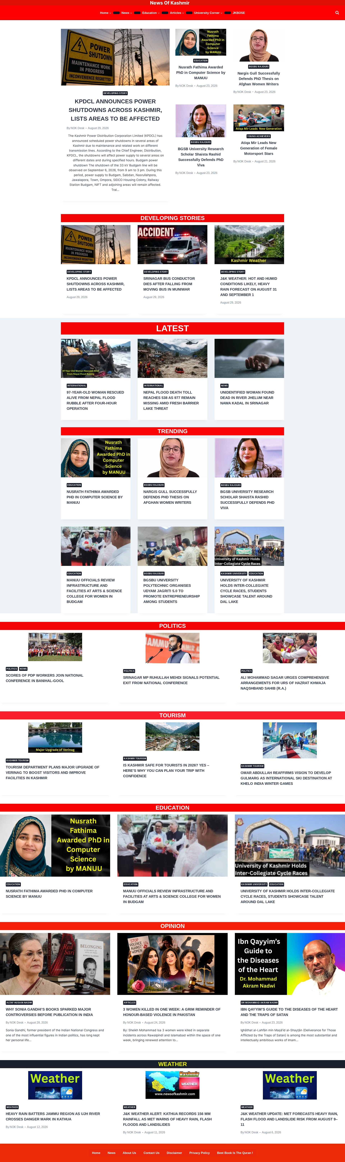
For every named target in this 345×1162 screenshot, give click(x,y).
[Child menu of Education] (165, 13)
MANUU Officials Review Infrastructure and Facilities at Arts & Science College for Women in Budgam (94, 591)
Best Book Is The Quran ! (235, 1153)
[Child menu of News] (137, 13)
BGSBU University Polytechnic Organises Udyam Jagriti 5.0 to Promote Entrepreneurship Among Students (171, 591)
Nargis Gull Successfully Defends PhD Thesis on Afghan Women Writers (259, 78)
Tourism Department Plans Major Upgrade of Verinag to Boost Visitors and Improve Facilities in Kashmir (52, 772)
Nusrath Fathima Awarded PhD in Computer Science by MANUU (200, 72)
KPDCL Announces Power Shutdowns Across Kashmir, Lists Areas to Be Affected (115, 110)
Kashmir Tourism (17, 760)
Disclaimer (174, 1153)
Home (96, 1153)
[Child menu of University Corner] (227, 13)
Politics (11, 669)
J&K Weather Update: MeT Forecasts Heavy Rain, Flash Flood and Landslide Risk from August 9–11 (289, 1119)
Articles (129, 1002)
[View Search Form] (337, 12)
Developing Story (115, 93)
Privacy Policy (199, 1153)
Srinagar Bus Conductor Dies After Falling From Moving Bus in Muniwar (169, 284)
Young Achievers (258, 136)
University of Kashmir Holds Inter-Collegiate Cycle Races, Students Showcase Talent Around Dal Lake (246, 591)
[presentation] (115, 57)
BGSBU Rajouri (259, 66)
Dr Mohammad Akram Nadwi (259, 1002)
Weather (12, 1107)
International (76, 385)
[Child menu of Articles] (189, 13)
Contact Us (151, 1153)
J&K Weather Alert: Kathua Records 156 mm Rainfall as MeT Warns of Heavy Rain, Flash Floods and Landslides (167, 1119)
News (224, 385)
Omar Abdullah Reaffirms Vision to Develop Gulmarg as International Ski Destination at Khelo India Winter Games (286, 778)
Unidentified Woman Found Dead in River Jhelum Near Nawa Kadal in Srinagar (247, 397)
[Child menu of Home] (116, 13)
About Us (129, 1153)
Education (201, 60)
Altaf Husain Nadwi (19, 1002)
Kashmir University (234, 573)
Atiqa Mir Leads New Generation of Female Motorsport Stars (258, 148)
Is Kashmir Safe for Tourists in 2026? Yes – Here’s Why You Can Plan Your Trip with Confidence (166, 770)
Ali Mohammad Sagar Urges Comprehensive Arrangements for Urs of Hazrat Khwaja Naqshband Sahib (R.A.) (285, 683)
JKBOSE (239, 13)
